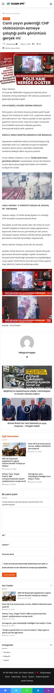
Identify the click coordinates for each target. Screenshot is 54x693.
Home (7, 677)
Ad (3, 535)
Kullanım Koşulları (42, 677)
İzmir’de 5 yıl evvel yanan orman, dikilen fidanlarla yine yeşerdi (39, 446)
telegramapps (10, 44)
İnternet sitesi (8, 554)
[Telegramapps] (16, 4)
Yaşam (6, 660)
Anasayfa (8, 13)
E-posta (5, 545)
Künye (24, 677)
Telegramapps (45, 673)
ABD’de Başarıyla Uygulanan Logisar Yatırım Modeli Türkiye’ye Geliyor (13, 462)
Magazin (7, 656)
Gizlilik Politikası (27, 681)
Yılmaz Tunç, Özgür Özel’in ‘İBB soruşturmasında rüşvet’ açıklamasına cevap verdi (14, 477)
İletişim (31, 677)
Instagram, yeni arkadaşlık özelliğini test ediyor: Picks (39, 476)
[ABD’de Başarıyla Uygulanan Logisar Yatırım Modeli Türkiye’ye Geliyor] (14, 449)
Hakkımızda (15, 677)
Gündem (16, 13)
